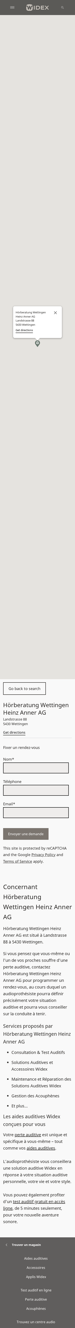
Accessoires (36, 1267)
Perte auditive (36, 1299)
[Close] (55, 313)
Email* (9, 803)
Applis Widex (36, 1277)
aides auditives (41, 1148)
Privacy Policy (43, 854)
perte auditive (28, 1134)
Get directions (14, 732)
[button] (37, 344)
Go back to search (24, 688)
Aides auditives (36, 1258)
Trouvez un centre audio (36, 1322)
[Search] (62, 7)
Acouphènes (36, 1308)
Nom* (8, 759)
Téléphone (12, 781)
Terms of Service (17, 861)
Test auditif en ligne (36, 1290)
